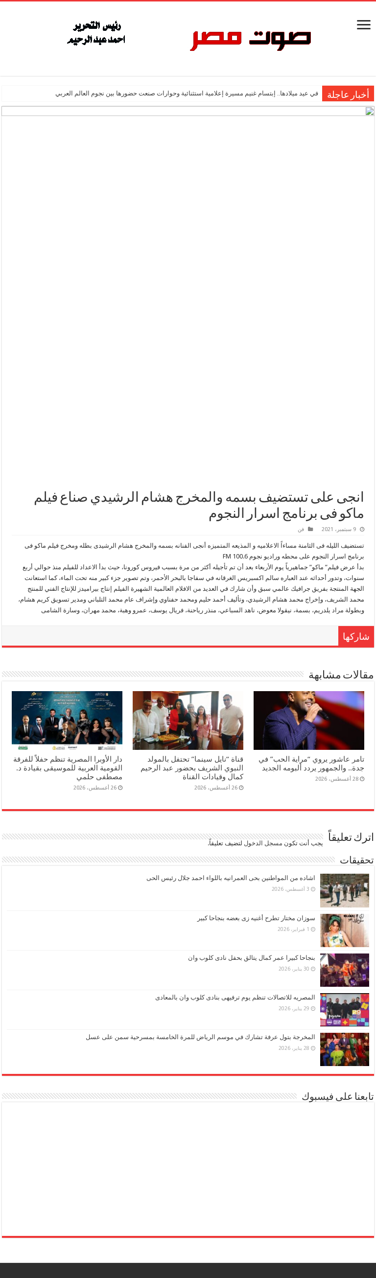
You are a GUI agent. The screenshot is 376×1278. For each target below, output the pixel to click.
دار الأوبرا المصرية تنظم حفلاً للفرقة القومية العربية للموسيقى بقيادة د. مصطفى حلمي (67, 768)
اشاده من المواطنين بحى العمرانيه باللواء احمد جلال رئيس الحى (230, 878)
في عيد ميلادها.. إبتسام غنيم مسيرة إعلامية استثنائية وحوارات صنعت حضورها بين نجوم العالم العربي (186, 93)
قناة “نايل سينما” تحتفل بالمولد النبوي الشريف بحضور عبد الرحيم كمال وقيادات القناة (192, 768)
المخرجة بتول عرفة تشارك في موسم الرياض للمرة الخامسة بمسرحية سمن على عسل (200, 1037)
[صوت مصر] (188, 36)
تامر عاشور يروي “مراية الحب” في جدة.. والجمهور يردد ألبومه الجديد (311, 763)
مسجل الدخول (263, 843)
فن (301, 529)
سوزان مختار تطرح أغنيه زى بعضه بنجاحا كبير (256, 918)
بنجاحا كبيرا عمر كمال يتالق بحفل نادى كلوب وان (251, 957)
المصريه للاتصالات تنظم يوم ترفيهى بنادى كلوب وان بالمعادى (235, 997)
